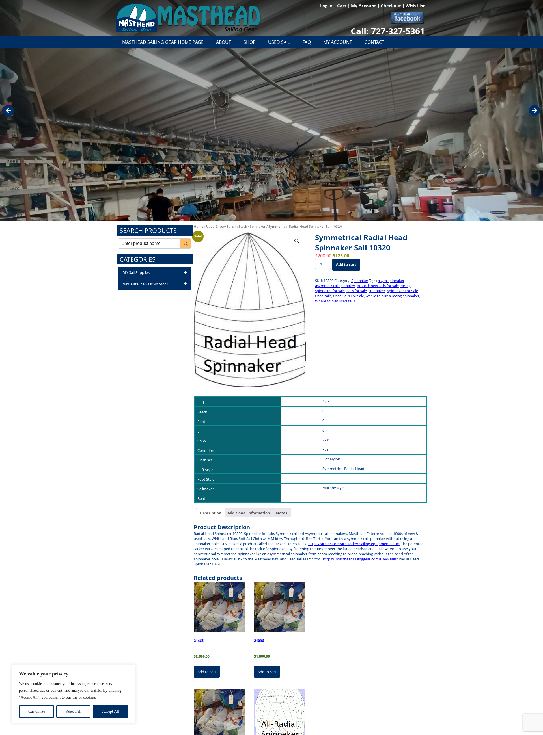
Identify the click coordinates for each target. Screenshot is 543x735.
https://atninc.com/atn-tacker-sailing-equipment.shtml (354, 543)
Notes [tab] (281, 512)
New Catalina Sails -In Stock (145, 284)
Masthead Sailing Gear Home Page (163, 42)
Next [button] (534, 110)
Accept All (110, 711)
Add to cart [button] (206, 671)
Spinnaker (258, 226)
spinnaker (377, 290)
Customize (36, 711)
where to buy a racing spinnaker (392, 295)
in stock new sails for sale (378, 285)
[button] (297, 241)
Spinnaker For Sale (402, 290)
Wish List (415, 5)
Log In (327, 5)
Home (198, 226)
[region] (73, 694)
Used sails (323, 295)
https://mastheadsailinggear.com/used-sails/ (360, 558)
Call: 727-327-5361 (388, 31)
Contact (374, 42)
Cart (342, 5)
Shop (250, 42)
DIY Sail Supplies (136, 272)
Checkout (391, 5)
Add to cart (346, 264)
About (223, 42)
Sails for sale (356, 290)
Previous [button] (8, 110)
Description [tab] (210, 512)
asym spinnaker (391, 280)
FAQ (306, 42)
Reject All (73, 711)
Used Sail (279, 42)
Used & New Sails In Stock (226, 226)
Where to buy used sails (335, 300)
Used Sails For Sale (348, 295)
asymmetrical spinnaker (335, 285)
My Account (364, 5)
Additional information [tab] (248, 512)
